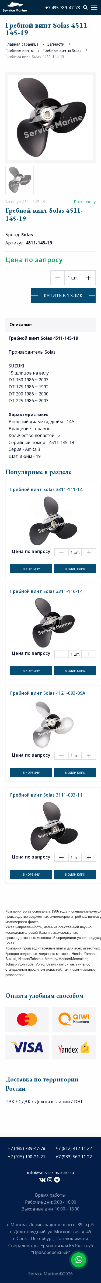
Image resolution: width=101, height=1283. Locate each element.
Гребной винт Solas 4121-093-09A (48, 693)
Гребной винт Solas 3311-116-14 (46, 591)
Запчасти (55, 44)
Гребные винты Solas (62, 50)
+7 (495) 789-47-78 (26, 1148)
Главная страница (22, 44)
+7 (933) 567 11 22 (73, 1157)
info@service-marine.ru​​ (50, 1172)
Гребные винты (19, 50)
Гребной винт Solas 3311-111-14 (46, 489)
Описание (20, 325)
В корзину (31, 569)
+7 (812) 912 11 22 (73, 1148)
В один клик (75, 569)
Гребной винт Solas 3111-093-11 (46, 795)
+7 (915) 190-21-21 (26, 1157)
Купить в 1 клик (63, 295)
